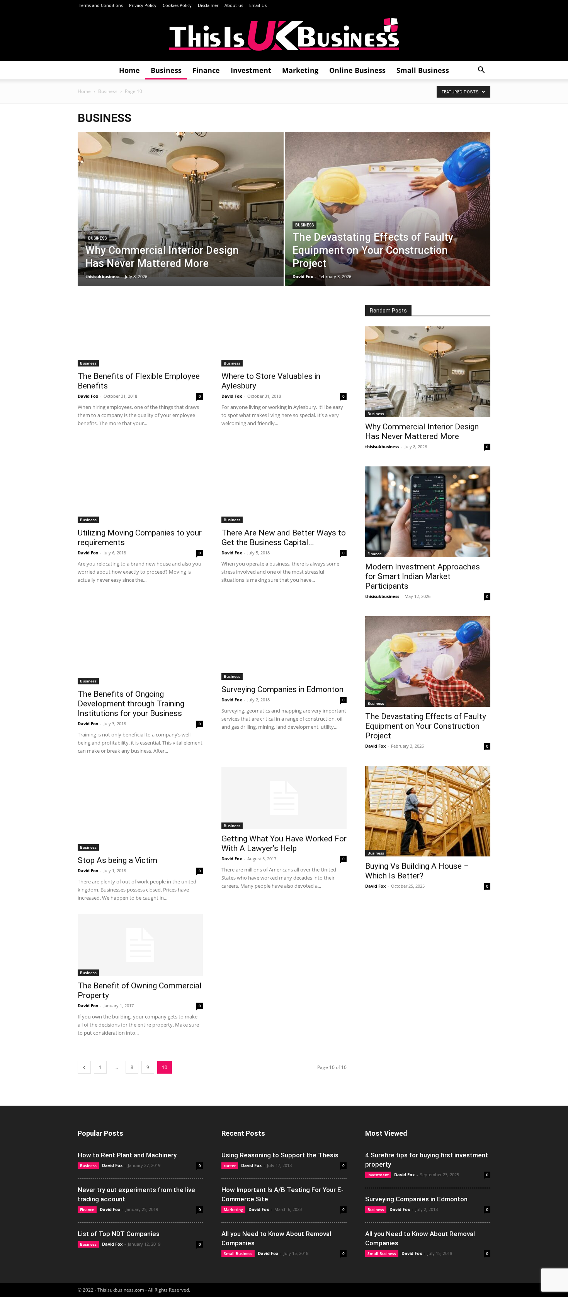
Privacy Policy (142, 5)
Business (166, 70)
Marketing (300, 70)
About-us (233, 5)
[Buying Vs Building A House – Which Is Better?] (427, 811)
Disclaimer (208, 5)
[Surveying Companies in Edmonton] (284, 638)
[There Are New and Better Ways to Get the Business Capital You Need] (284, 481)
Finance (206, 70)
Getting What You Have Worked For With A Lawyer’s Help (284, 843)
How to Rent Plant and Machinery (127, 1155)
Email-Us (258, 5)
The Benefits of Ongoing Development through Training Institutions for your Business (131, 703)
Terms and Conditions (100, 5)
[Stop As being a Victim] (140, 809)
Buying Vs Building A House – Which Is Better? (417, 870)
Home (129, 70)
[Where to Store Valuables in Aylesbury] (284, 335)
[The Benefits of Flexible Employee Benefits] (140, 335)
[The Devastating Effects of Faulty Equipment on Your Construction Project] (388, 221)
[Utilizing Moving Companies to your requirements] (140, 481)
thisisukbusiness (102, 276)
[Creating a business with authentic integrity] (284, 36)
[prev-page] (84, 1067)
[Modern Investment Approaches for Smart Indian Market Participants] (427, 511)
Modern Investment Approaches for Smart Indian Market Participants (422, 576)
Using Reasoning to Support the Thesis (279, 1155)
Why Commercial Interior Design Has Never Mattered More (422, 431)
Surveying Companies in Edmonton (282, 689)
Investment (251, 70)
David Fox (303, 276)
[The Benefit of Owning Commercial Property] (140, 945)
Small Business (422, 70)
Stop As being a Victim (117, 860)
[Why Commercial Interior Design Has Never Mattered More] (181, 204)
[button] (481, 70)
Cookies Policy (177, 5)
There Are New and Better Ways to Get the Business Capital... (283, 537)
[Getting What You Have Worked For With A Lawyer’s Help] (284, 798)
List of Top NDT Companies (119, 1234)
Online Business (357, 70)
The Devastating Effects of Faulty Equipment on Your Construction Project (425, 726)
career (230, 1165)
